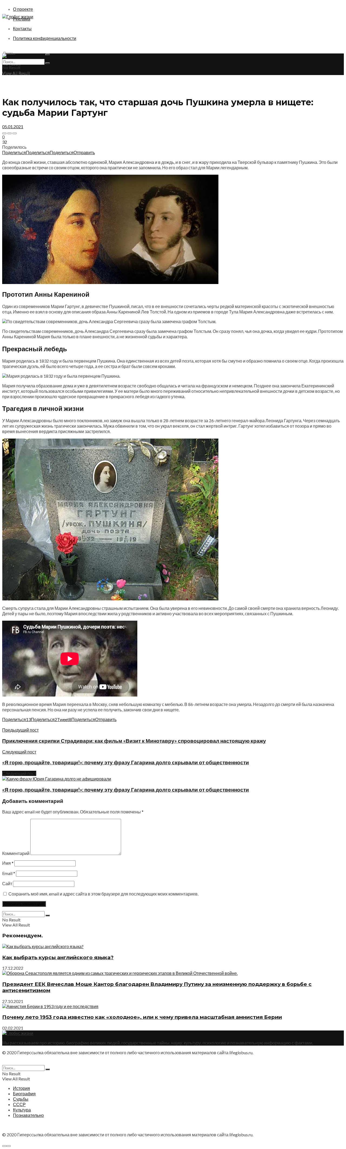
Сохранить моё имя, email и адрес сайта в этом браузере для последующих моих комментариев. (103, 893)
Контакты (22, 28)
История (21, 1088)
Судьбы (20, 1098)
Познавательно (28, 1115)
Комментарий (15, 853)
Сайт (7, 883)
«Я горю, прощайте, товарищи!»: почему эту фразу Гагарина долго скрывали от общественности (125, 790)
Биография (24, 1093)
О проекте (23, 9)
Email (8, 873)
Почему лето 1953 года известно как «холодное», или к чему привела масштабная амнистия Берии (142, 1017)
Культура (22, 1109)
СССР (19, 1104)
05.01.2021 (12, 126)
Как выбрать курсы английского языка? (58, 957)
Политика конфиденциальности (44, 38)
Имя (8, 863)
